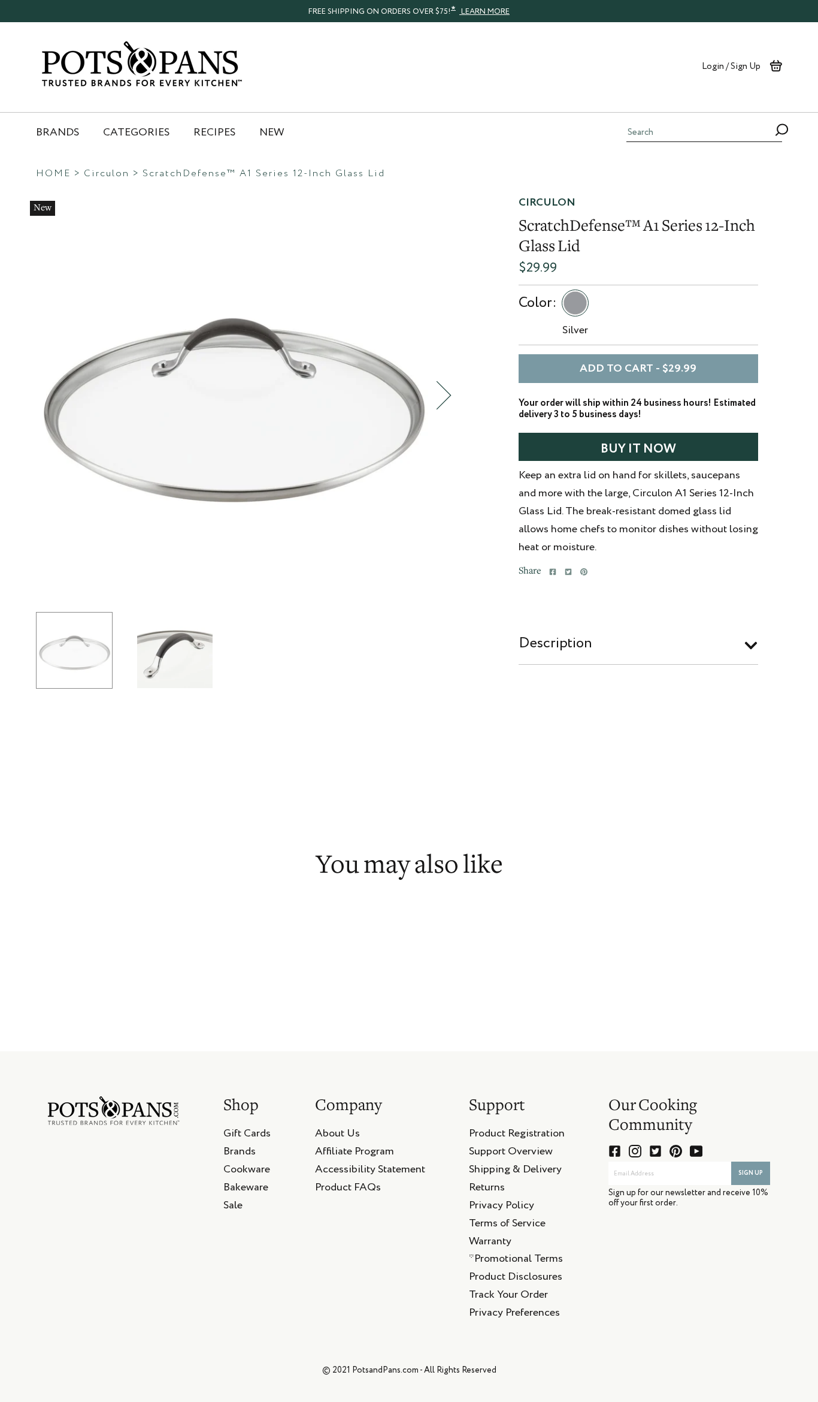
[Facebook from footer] (614, 1151)
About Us (337, 1135)
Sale (233, 1207)
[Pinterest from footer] (675, 1151)
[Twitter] (568, 571)
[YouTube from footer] (696, 1151)
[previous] (21, 395)
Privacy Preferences (514, 1314)
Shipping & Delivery (515, 1171)
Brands (239, 1153)
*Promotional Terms (516, 1260)
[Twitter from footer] (655, 1151)
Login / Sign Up (731, 66)
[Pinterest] (583, 571)
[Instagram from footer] (635, 1151)
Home (53, 174)
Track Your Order (508, 1296)
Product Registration (517, 1135)
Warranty (490, 1243)
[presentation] (409, 11)
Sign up (750, 1173)
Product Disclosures (515, 1278)
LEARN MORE (484, 12)
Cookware (246, 1171)
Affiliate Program (354, 1153)
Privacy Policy (501, 1207)
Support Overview (511, 1153)
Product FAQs (348, 1189)
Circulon (106, 174)
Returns (487, 1189)
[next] (444, 395)
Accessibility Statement (370, 1171)
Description (555, 643)
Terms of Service (507, 1225)
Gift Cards (247, 1135)
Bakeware (245, 1189)
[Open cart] (775, 66)
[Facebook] (552, 571)
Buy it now (638, 449)
